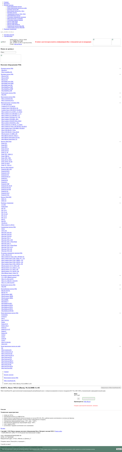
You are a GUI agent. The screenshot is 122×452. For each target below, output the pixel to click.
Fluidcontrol (4, 206)
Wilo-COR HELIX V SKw (8, 130)
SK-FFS (3, 221)
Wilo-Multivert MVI (6, 303)
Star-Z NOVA (5, 320)
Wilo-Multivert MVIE (7, 305)
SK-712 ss (4, 215)
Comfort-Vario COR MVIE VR (9, 108)
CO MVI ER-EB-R (6, 104)
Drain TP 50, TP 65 (6, 159)
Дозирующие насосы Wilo (8, 93)
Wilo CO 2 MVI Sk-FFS (7, 282)
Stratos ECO (4, 324)
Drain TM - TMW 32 (7, 154)
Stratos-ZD (4, 333)
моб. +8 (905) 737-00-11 (7, 32)
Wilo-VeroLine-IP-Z (6, 359)
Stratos (3, 322)
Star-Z (3, 318)
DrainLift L (4, 178)
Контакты (7, 3)
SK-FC (3, 219)
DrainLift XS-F (5, 193)
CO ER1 (3, 204)
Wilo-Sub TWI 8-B (6, 236)
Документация (8, 36)
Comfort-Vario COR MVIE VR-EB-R (11, 110)
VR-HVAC (4, 223)
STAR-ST (4, 316)
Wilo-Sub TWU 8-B (6, 251)
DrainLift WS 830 (6, 189)
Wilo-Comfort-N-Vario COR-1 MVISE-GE (12, 256)
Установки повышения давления (16, 17)
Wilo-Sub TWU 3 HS (7, 240)
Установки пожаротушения (15, 20)
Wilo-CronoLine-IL (6, 350)
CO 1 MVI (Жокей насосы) (8, 277)
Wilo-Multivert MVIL (7, 307)
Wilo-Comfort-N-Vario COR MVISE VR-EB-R (14, 126)
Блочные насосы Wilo (7, 68)
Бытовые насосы (12, 12)
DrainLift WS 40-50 (6, 185)
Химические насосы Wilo (8, 285)
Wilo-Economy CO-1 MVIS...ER (10, 271)
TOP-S (3, 336)
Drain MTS (4, 147)
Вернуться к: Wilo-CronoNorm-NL (111, 387)
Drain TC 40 (4, 152)
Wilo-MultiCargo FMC (7, 81)
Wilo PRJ (3, 94)
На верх (3, 428)
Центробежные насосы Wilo (9, 289)
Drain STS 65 (5, 150)
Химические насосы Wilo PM (15, 26)
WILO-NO (4, 344)
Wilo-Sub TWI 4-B (6, 232)
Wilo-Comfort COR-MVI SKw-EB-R (11, 121)
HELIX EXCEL (5, 290)
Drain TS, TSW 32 (6, 165)
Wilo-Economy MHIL (7, 298)
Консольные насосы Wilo (8, 97)
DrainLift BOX (5, 171)
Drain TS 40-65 (5, 163)
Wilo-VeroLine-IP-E (6, 357)
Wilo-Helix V (4, 301)
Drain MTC (4, 145)
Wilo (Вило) (87, 401)
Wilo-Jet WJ (4, 79)
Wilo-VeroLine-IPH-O (7, 361)
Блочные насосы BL (13, 9)
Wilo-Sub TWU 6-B (6, 249)
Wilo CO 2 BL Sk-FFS (7, 279)
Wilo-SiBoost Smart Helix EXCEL (10, 137)
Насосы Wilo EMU (12, 23)
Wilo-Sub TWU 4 (6, 243)
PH (2, 348)
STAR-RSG (4, 314)
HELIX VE (4, 292)
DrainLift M (4, 180)
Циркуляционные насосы (14, 6)
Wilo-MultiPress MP (6, 90)
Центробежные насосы (13, 15)
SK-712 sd (4, 212)
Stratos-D (3, 327)
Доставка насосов (9, 34)
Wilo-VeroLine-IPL (6, 364)
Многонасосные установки (15, 18)
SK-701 (3, 208)
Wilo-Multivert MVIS (7, 309)
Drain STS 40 (5, 149)
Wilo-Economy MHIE (7, 296)
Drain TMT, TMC (6, 158)
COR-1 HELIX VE (6, 255)
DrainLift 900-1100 (6, 169)
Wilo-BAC (4, 70)
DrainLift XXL (5, 195)
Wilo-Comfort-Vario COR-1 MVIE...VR (12, 264)
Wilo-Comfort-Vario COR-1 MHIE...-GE (12, 260)
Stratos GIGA (5, 325)
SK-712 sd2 (4, 214)
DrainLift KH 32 (5, 176)
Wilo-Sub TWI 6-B (6, 234)
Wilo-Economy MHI (6, 294)
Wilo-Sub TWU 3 (6, 238)
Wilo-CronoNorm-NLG (7, 100)
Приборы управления (10, 29)
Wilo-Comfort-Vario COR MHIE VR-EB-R (12, 128)
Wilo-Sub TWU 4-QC (7, 247)
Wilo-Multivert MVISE (7, 310)
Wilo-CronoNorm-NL (7, 98)
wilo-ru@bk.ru (18, 44)
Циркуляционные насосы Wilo (9, 313)
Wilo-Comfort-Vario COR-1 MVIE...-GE (12, 262)
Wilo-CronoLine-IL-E (7, 351)
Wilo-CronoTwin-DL (7, 353)
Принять (119, 449)
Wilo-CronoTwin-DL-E (7, 355)
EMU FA (3, 199)
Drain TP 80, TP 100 (6, 161)
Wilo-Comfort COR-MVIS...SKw (10, 123)
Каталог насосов (8, 5)
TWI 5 (3, 229)
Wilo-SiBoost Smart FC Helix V (9, 135)
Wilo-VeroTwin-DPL (6, 368)
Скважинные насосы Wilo (8, 227)
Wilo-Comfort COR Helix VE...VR (10, 117)
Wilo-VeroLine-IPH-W (7, 362)
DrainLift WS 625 (6, 187)
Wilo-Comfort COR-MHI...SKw (10, 119)
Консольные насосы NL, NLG (15, 11)
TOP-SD (3, 338)
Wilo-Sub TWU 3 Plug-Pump (9, 241)
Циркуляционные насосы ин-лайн (17, 8)
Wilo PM (3, 286)
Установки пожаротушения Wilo (10, 275)
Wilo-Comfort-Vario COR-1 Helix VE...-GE (13, 258)
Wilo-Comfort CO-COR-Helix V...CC (11, 113)
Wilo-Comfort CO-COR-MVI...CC (10, 115)
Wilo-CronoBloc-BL (6, 72)
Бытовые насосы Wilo (7, 74)
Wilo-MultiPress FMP (7, 87)
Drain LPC (4, 143)
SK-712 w (4, 217)
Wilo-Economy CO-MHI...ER (9, 134)
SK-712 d (3, 210)
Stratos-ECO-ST (5, 329)
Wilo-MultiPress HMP (7, 89)
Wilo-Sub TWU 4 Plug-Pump (9, 245)
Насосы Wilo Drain (12, 21)
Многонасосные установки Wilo (10, 102)
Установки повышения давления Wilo (11, 253)
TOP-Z (3, 340)
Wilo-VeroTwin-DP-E (7, 366)
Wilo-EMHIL (4, 300)
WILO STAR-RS (6, 342)
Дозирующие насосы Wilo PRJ (15, 27)
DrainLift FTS (5, 174)
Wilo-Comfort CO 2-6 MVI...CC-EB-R (11, 112)
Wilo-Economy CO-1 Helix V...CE (10, 267)
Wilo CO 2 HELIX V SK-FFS (9, 281)
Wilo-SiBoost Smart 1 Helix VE (9, 273)
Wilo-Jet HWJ (5, 78)
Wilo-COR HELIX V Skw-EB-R (10, 132)
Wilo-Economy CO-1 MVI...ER (9, 269)
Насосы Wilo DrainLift (13, 24)
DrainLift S (4, 182)
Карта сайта (58, 431)
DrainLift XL (4, 191)
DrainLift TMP (5, 184)
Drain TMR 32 (5, 156)
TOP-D (3, 335)
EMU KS (3, 200)
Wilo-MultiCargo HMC (7, 83)
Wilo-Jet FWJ (4, 76)
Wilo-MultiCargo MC (7, 85)
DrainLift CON (5, 173)
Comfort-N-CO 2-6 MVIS (8, 106)
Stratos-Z (3, 331)
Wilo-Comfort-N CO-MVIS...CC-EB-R (11, 124)
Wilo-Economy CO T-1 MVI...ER (10, 266)
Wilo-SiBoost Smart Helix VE (9, 139)
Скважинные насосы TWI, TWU (16, 14)
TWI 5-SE (4, 230)
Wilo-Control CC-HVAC (8, 225)
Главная (6, 2)
